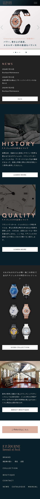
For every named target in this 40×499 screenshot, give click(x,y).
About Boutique (20, 410)
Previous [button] (2, 27)
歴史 (16, 461)
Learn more (20, 175)
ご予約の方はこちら (20, 429)
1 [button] (13, 53)
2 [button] (15, 53)
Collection (10, 468)
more (20, 99)
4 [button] (19, 53)
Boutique (9, 475)
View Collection (20, 347)
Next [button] (37, 27)
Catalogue (19, 487)
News (6, 487)
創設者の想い (7, 461)
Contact (8, 480)
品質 (22, 461)
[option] (20, 27)
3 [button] (17, 53)
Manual (33, 487)
